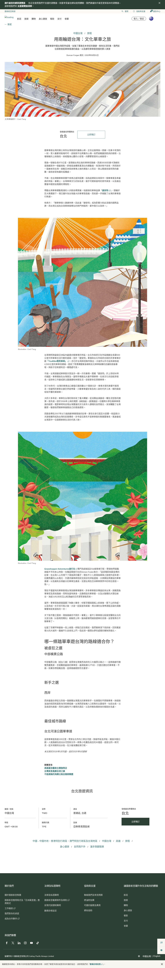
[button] (162, 964)
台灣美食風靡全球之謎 (54, 771)
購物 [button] (34, 19)
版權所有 (8, 956)
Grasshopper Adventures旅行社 (60, 569)
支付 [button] (59, 19)
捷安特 (105, 190)
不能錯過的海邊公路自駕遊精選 (58, 774)
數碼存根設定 (50, 911)
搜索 (126, 11)
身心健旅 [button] (43, 19)
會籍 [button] (67, 19)
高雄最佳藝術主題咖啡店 (55, 768)
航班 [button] (19, 19)
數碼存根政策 (95, 964)
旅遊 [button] (26, 19)
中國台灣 (147, 956)
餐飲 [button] (52, 19)
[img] (159, 3)
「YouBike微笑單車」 (57, 361)
